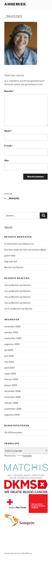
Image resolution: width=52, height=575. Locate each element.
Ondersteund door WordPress (18, 553)
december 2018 (12, 391)
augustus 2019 (11, 344)
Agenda (8, 227)
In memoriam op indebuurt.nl (19, 244)
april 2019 (9, 367)
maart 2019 (10, 373)
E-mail (8, 145)
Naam (8, 131)
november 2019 (12, 326)
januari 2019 (10, 385)
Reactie (9, 91)
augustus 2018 (11, 414)
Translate (27, 455)
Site (6, 160)
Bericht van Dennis (14, 267)
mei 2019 (9, 362)
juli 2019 (8, 350)
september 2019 (12, 338)
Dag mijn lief (10, 261)
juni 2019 (9, 356)
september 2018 (12, 409)
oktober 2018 (11, 403)
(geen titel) (9, 255)
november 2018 (12, 397)
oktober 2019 (11, 332)
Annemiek (15, 4)
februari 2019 (11, 379)
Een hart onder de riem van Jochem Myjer (25, 249)
